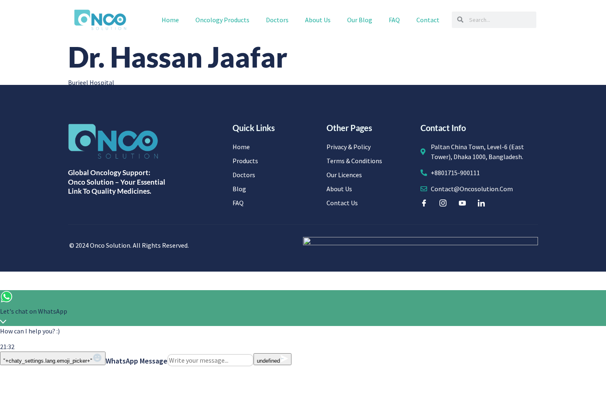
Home (170, 20)
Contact (427, 20)
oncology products (222, 20)
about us (318, 20)
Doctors (277, 20)
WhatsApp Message (136, 361)
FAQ (394, 20)
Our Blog (359, 20)
